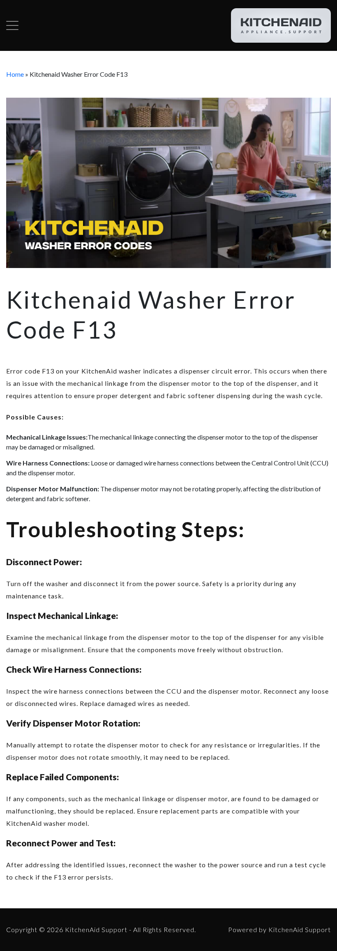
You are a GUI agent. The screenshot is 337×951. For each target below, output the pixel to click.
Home (15, 74)
